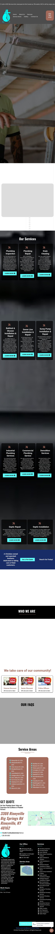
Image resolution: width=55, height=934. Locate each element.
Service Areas (17, 16)
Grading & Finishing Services (38, 228)
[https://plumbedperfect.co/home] (6, 15)
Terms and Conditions (23, 928)
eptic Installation (44, 912)
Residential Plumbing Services (38, 220)
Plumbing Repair (44, 850)
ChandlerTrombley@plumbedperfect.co (27, 854)
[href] (41, 818)
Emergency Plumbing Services (38, 218)
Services (29, 14)
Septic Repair (43, 913)
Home (15, 14)
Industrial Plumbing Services (38, 222)
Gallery (26, 16)
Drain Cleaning (43, 852)
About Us (22, 14)
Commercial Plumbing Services (38, 224)
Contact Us (34, 16)
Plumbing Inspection (45, 848)
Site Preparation (44, 910)
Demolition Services (36, 226)
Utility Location (43, 908)
